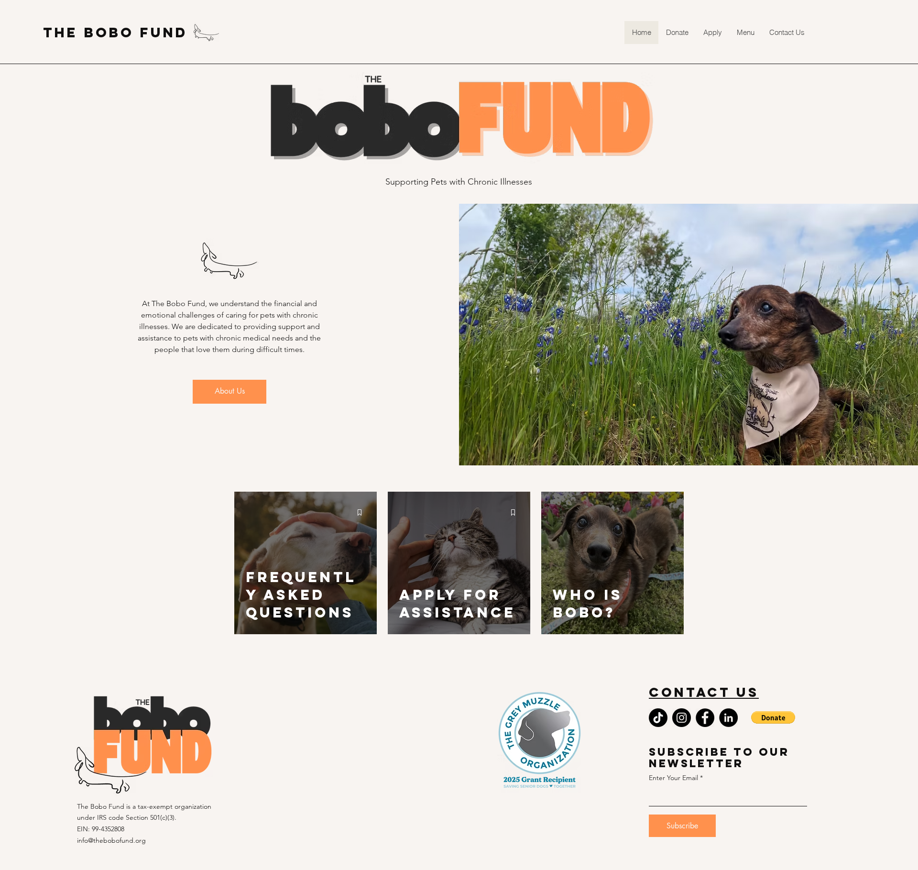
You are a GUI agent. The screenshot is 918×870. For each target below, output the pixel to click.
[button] (745, 32)
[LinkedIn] (728, 717)
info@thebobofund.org (111, 840)
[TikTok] (658, 717)
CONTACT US (704, 692)
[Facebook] (705, 717)
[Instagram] (681, 717)
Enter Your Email (673, 777)
